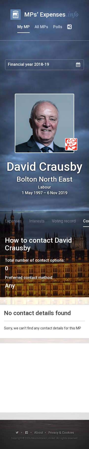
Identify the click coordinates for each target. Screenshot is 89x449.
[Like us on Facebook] (27, 432)
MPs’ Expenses (51, 14)
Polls (57, 26)
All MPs (41, 26)
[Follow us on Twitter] (17, 432)
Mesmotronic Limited (43, 438)
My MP (23, 26)
